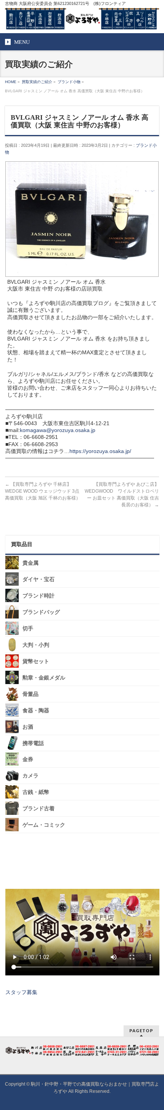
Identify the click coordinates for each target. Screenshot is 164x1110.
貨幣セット (36, 661)
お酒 (28, 727)
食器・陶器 (36, 710)
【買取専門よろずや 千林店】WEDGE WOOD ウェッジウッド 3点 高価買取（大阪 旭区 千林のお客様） (42, 491)
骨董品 (31, 694)
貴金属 (31, 563)
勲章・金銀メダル (44, 678)
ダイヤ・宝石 (39, 579)
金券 (28, 759)
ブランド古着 (39, 808)
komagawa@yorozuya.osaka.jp (57, 430)
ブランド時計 (39, 596)
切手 (28, 628)
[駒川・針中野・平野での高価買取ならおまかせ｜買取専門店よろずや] (82, 21)
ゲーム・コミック (44, 825)
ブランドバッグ (41, 612)
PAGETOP (141, 1030)
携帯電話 (33, 743)
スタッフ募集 (21, 992)
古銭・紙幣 (36, 792)
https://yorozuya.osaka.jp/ (100, 451)
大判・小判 (36, 645)
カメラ (31, 776)
